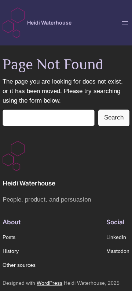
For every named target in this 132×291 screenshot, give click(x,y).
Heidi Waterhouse (49, 22)
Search (114, 117)
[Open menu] (125, 22)
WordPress (49, 283)
